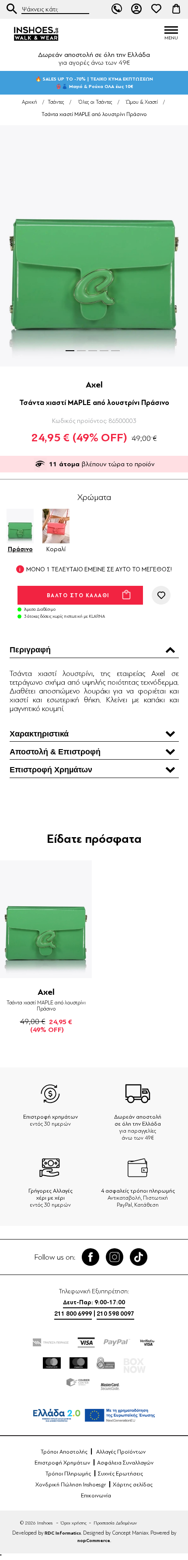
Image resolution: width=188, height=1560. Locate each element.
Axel (94, 385)
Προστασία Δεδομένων (115, 1523)
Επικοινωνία (96, 1496)
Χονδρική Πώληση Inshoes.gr (70, 1485)
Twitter (114, 1257)
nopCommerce (93, 1540)
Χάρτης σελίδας (133, 1485)
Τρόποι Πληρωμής (68, 1474)
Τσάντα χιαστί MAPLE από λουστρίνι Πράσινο (46, 1006)
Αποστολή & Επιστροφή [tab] (55, 751)
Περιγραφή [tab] (30, 649)
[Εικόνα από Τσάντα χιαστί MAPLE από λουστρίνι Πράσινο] (94, 245)
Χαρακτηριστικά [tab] (39, 733)
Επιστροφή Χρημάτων (62, 1463)
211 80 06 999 (116, 9)
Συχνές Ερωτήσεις (120, 1474)
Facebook (90, 1257)
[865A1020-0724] (46, 919)
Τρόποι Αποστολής (64, 1452)
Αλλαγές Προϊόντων (121, 1452)
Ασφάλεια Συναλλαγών (125, 1463)
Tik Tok (138, 1257)
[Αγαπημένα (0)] (156, 9)
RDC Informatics (63, 1533)
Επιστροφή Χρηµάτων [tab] (51, 769)
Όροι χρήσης (74, 1523)
